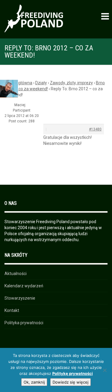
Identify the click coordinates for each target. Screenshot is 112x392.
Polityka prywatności (23, 322)
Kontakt (11, 310)
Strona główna (18, 82)
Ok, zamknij (34, 382)
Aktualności (15, 273)
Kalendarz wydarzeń (23, 285)
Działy (41, 82)
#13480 (95, 129)
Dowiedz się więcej (70, 382)
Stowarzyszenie (19, 298)
